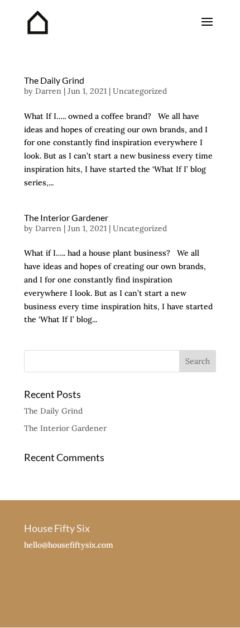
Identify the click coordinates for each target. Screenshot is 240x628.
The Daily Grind (54, 80)
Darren (48, 91)
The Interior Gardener (66, 217)
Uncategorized (140, 91)
